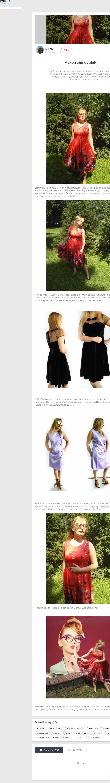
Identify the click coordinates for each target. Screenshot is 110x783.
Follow (66, 50)
